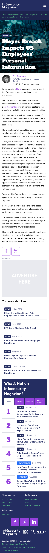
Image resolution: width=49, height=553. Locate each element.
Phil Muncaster (20, 76)
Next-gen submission (32, 506)
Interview (22, 477)
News (26, 15)
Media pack (6, 515)
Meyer (18, 89)
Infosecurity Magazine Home (12, 15)
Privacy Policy (24, 544)
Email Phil (16, 84)
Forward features (31, 499)
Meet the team (7, 502)
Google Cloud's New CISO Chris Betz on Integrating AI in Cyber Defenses (31, 483)
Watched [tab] (29, 401)
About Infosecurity (8, 499)
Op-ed (27, 502)
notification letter (11, 106)
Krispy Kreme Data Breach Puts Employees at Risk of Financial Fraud (21, 314)
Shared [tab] (19, 401)
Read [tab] (9, 401)
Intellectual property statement (13, 547)
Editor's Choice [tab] (40, 401)
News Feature (24, 463)
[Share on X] (15, 251)
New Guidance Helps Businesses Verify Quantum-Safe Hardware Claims (30, 414)
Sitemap (16, 550)
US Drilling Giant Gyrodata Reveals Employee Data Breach (20, 356)
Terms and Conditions (10, 544)
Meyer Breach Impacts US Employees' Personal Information (24, 16)
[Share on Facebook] (6, 251)
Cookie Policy (7, 550)
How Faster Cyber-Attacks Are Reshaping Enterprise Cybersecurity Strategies (31, 469)
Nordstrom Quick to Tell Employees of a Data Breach (22, 371)
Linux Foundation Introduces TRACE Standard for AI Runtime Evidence (32, 442)
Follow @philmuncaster (30, 84)
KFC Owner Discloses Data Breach (20, 328)
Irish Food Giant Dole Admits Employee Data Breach (22, 341)
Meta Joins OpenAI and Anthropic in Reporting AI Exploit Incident (29, 428)
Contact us (6, 506)
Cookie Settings (31, 547)
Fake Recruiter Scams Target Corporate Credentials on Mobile (31, 455)
